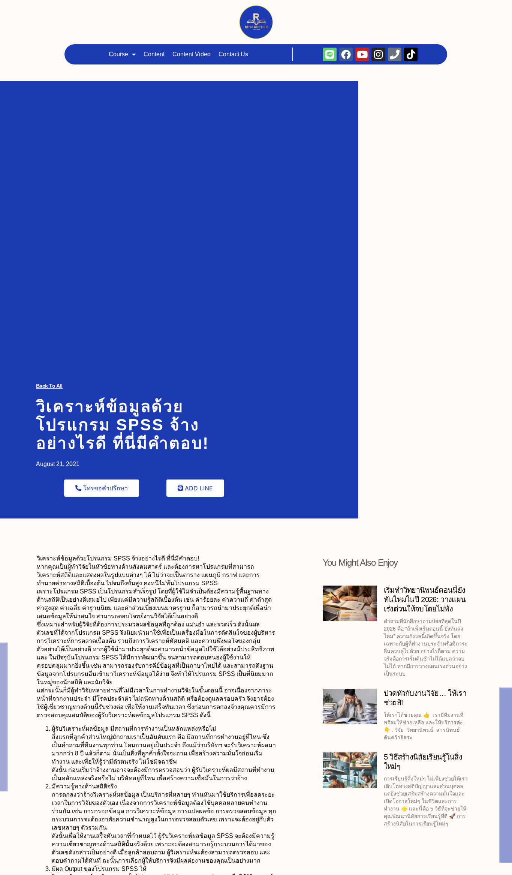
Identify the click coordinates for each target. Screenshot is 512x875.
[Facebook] (323, 10)
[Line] (307, 10)
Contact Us (248, 10)
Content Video (207, 10)
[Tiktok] (388, 10)
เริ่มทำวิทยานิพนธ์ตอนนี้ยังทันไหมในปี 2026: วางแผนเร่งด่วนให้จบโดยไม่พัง (425, 599)
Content (169, 10)
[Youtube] (340, 10)
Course (134, 10)
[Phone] (372, 10)
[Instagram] (356, 10)
